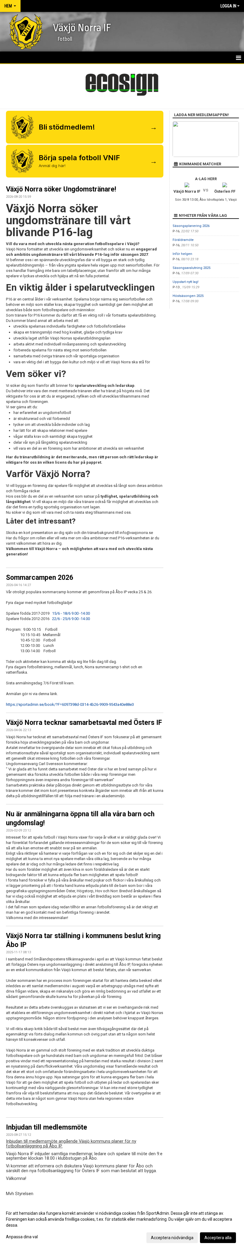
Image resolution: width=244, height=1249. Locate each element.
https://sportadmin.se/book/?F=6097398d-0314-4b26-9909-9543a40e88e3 (70, 704)
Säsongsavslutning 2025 (191, 268)
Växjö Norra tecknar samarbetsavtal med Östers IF (84, 723)
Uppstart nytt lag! (185, 282)
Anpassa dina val (22, 1236)
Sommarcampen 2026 (39, 578)
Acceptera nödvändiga (172, 1237)
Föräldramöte (183, 240)
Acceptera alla (218, 1237)
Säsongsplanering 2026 (191, 226)
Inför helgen (182, 254)
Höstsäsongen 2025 (188, 296)
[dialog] (122, 1225)
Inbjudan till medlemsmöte (46, 1127)
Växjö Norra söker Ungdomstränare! (61, 189)
